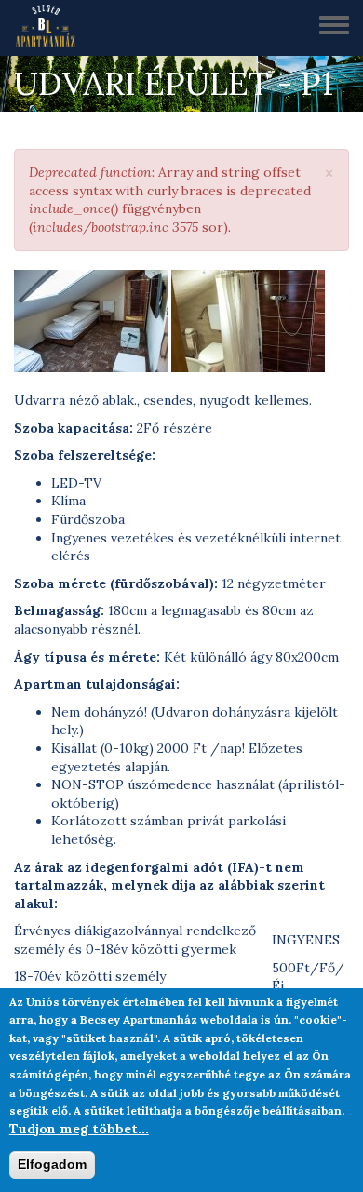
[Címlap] (52, 28)
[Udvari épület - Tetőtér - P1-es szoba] (91, 321)
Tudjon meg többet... (79, 1128)
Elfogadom (52, 1164)
